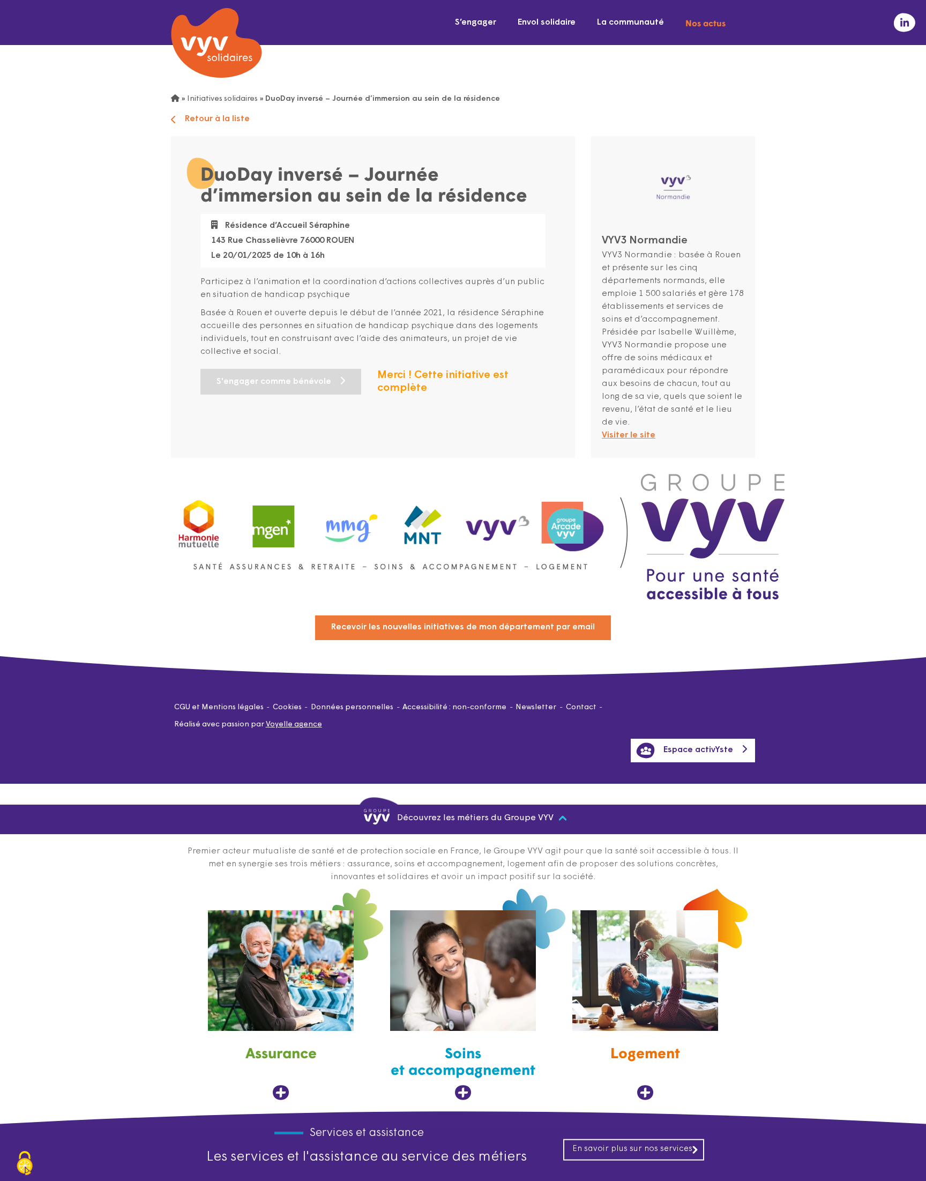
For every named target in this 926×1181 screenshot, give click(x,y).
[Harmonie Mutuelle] (199, 521)
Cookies (287, 707)
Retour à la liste (217, 119)
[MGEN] (274, 521)
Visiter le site (628, 435)
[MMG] (348, 521)
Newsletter (536, 707)
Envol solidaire (547, 22)
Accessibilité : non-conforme (454, 707)
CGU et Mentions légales (219, 707)
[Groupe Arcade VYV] (573, 521)
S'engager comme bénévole (273, 381)
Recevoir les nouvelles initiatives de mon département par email (463, 627)
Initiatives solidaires (222, 99)
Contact (581, 707)
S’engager (475, 22)
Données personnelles (352, 707)
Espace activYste (698, 750)
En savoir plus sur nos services (632, 1149)
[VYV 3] (498, 521)
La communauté (630, 22)
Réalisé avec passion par (248, 725)
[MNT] (423, 522)
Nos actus (705, 22)
